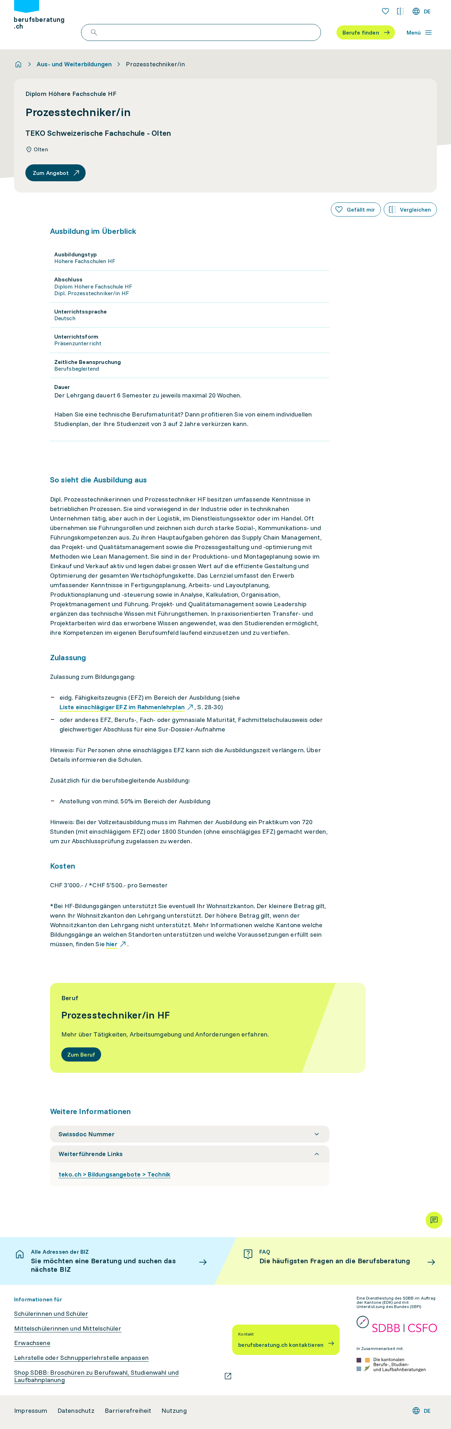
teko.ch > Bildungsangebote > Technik (114, 1174)
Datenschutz (76, 1411)
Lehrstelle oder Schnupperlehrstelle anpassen (81, 1358)
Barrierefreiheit (128, 1411)
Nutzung (174, 1411)
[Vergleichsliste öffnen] (400, 11)
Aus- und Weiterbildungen (74, 64)
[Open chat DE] (434, 1220)
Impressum (31, 1411)
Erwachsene (32, 1343)
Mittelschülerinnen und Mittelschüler (67, 1328)
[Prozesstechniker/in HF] (207, 1027)
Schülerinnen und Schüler (51, 1314)
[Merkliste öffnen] (385, 11)
